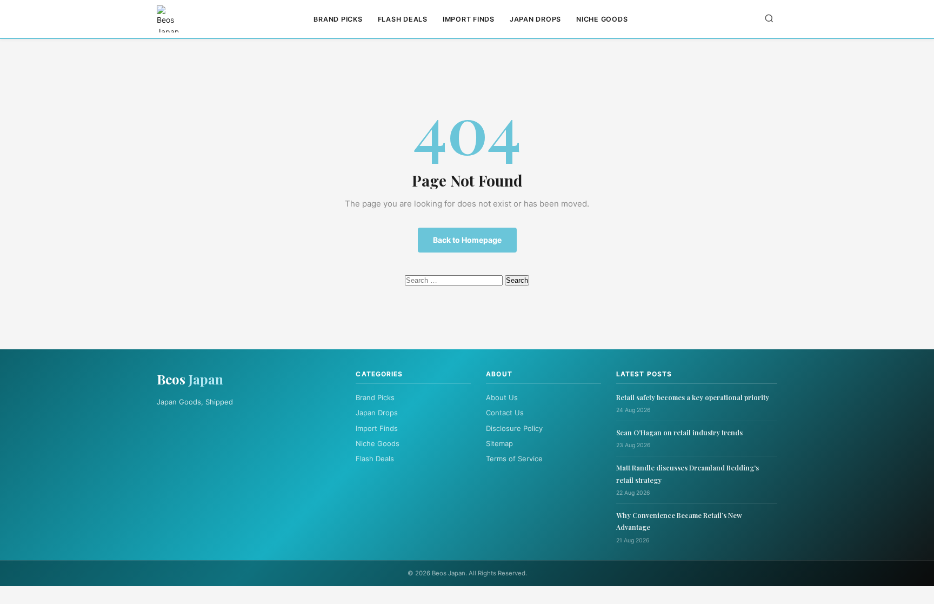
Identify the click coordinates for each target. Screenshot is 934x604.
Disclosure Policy (514, 428)
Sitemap (499, 443)
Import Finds (469, 19)
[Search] (769, 19)
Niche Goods (602, 19)
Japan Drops (535, 19)
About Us (502, 397)
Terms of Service (514, 458)
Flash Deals (403, 19)
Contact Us (505, 412)
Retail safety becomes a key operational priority (692, 397)
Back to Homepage (467, 239)
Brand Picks (337, 19)
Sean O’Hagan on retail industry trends (679, 432)
